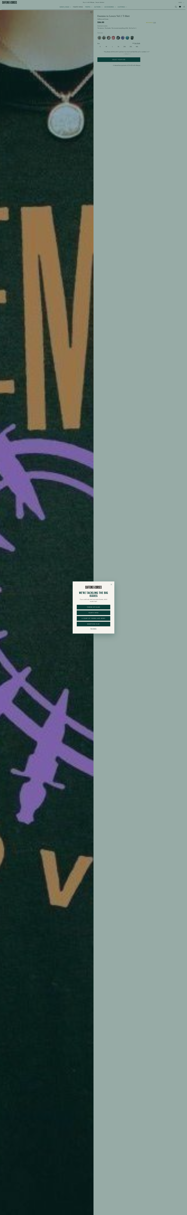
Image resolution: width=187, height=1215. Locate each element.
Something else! (93, 624)
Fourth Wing (94, 613)
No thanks (93, 628)
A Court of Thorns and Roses (93, 618)
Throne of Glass (93, 607)
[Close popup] (111, 584)
